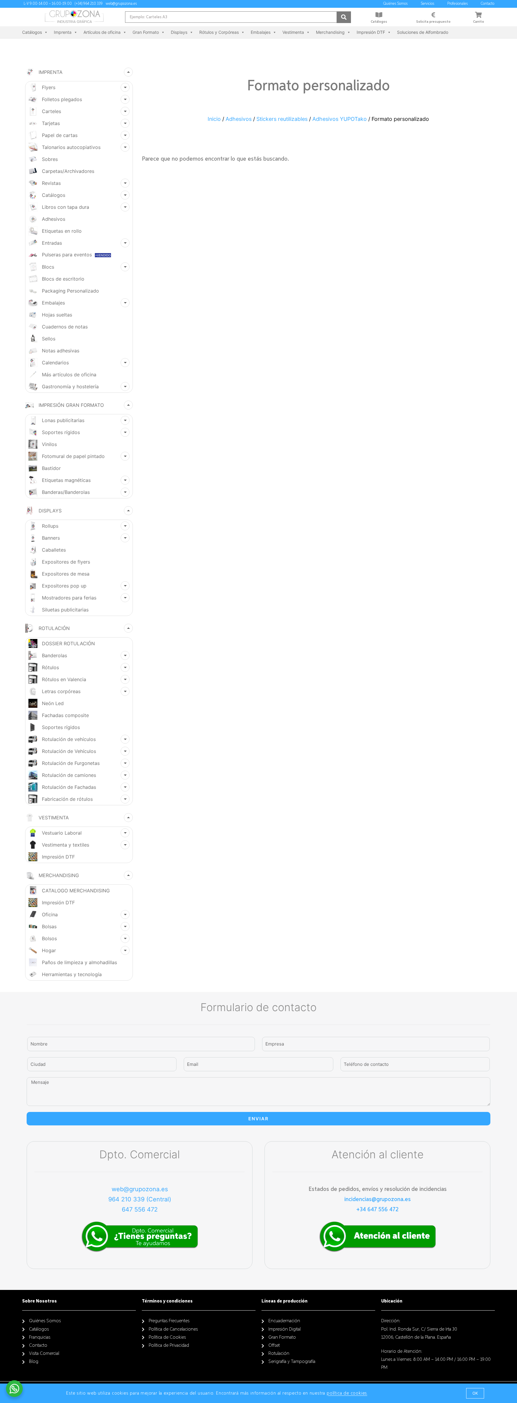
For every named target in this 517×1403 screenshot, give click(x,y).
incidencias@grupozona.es (377, 1199)
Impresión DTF (371, 32)
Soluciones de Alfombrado (422, 32)
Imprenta (63, 32)
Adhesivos (239, 119)
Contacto (487, 4)
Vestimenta (293, 32)
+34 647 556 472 (377, 1209)
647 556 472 (140, 1209)
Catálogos (379, 22)
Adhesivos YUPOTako (339, 119)
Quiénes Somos (395, 4)
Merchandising (330, 32)
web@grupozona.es (140, 1189)
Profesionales (457, 4)
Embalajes (260, 32)
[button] (475, 1393)
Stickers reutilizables (282, 119)
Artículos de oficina (102, 32)
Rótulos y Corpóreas (219, 32)
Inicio (214, 119)
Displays (179, 32)
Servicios (427, 4)
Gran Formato (146, 32)
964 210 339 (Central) (139, 1199)
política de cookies (347, 1393)
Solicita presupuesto (433, 22)
